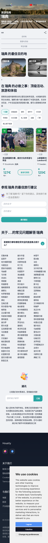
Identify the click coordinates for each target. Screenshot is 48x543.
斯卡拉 (36, 284)
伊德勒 (20, 338)
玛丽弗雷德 (21, 332)
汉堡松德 (37, 335)
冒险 (22, 112)
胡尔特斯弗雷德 (23, 297)
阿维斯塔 (4, 284)
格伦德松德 (5, 341)
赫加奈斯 (37, 297)
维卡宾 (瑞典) (22, 354)
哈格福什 (4, 297)
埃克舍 (20, 278)
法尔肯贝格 (38, 268)
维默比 (36, 313)
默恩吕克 (4, 360)
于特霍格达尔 (39, 345)
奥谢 (19, 281)
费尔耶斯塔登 (22, 335)
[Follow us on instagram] (5, 451)
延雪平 (3, 259)
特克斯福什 (21, 345)
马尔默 (3, 275)
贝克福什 (4, 338)
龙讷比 (3, 278)
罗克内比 (20, 322)
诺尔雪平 (20, 259)
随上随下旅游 (7, 124)
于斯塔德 (37, 281)
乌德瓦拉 (4, 265)
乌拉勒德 (4, 332)
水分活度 (14, 118)
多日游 (38, 112)
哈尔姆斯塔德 (6, 262)
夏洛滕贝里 (21, 316)
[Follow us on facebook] (12, 451)
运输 (32, 118)
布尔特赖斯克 (22, 310)
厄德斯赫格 (21, 303)
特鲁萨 (36, 306)
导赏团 (5, 118)
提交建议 (24, 219)
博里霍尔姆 (38, 316)
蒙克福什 (20, 294)
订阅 (38, 398)
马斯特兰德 (38, 354)
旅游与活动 (24, 41)
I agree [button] (29, 524)
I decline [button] (28, 529)
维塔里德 (20, 357)
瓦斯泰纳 (37, 290)
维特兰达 (37, 278)
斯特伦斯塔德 (22, 300)
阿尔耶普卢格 (6, 306)
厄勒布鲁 (4, 255)
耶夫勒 (36, 259)
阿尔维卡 (20, 284)
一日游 (5, 112)
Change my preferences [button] (29, 534)
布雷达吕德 (38, 322)
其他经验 (14, 112)
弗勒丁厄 (37, 357)
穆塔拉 (20, 268)
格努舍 (3, 310)
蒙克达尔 (37, 332)
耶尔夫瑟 (4, 325)
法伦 (35, 262)
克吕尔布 (37, 310)
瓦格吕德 (4, 303)
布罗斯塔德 (5, 294)
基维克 (20, 325)
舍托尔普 (37, 351)
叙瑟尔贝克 (5, 351)
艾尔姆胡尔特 (39, 303)
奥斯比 (3, 290)
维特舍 (36, 300)
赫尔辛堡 (20, 255)
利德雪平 (20, 271)
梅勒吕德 (20, 290)
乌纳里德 (37, 329)
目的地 (24, 36)
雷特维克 (4, 319)
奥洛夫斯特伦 (22, 287)
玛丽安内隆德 (6, 316)
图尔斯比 (20, 313)
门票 (39, 118)
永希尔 (36, 348)
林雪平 (36, 255)
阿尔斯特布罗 (22, 351)
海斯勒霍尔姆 (39, 275)
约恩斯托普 (5, 354)
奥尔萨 (3, 322)
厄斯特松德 (21, 262)
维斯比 (36, 265)
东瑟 (19, 319)
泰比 (3, 335)
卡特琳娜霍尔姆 (40, 271)
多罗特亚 (37, 341)
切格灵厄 (37, 338)
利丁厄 (20, 265)
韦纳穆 (3, 271)
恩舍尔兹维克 (6, 268)
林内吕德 (20, 348)
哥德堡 (3, 281)
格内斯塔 (20, 306)
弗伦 (3, 300)
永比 (35, 294)
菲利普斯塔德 (39, 319)
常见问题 (24, 46)
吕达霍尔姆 (5, 313)
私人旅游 (24, 118)
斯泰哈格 (20, 341)
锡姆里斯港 (5, 287)
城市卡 (30, 112)
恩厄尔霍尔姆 (6, 357)
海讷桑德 (20, 275)
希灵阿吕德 (21, 329)
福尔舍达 (37, 325)
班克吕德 (37, 287)
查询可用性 (25, 172)
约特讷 (3, 345)
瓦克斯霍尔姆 (6, 329)
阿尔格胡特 (5, 348)
